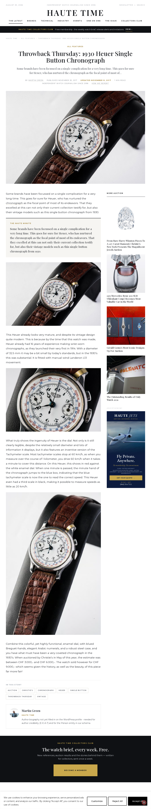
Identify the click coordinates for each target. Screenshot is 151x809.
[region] (75, 800)
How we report (100, 83)
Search (141, 5)
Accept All (137, 801)
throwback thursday (20, 697)
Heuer (62, 690)
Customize (97, 801)
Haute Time (12, 38)
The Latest (16, 21)
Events (77, 21)
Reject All (117, 801)
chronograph (14, 203)
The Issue (111, 21)
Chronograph (46, 690)
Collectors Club (131, 21)
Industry (63, 21)
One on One (94, 21)
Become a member (75, 770)
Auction (12, 690)
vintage (41, 697)
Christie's (27, 690)
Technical (47, 21)
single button (78, 690)
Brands (31, 21)
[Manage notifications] (144, 802)
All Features (28, 38)
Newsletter (126, 5)
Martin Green (36, 80)
